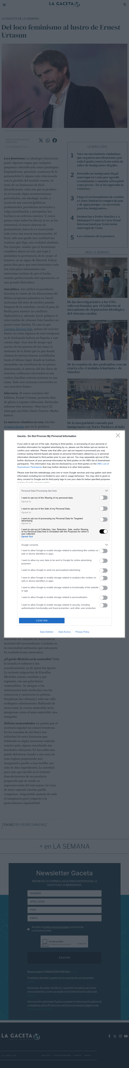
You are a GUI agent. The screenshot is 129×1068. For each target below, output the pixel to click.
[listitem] (64, 490)
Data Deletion (46, 632)
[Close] (119, 436)
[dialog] (64, 534)
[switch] (103, 498)
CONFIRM (42, 620)
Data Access (64, 632)
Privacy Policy (82, 632)
